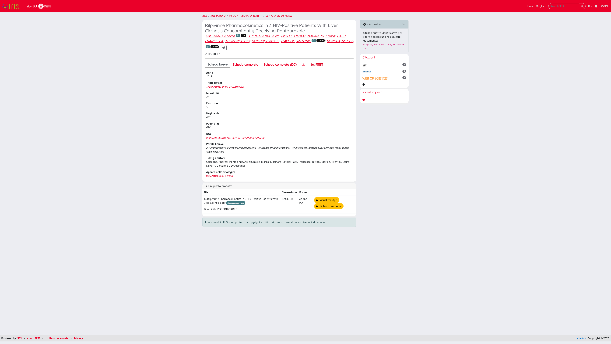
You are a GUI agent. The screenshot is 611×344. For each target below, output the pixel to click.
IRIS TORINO (218, 15)
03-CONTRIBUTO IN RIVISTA (245, 15)
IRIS (204, 15)
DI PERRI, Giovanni (265, 41)
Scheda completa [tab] (245, 64)
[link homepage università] (39, 6)
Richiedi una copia (329, 206)
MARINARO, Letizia (321, 36)
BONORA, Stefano (340, 41)
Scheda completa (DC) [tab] (280, 64)
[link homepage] (11, 6)
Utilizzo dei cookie (57, 338)
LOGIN (604, 6)
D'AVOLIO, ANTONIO (296, 41)
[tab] (303, 64)
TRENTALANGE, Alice (263, 36)
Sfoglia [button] (540, 6)
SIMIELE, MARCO (293, 36)
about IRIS (33, 338)
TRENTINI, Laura (237, 41)
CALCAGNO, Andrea (220, 36)
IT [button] (589, 6)
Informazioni (373, 24)
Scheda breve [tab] (217, 64)
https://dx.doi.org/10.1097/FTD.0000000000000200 (235, 137)
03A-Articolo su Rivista (279, 15)
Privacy (78, 338)
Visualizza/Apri (327, 200)
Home (529, 6)
